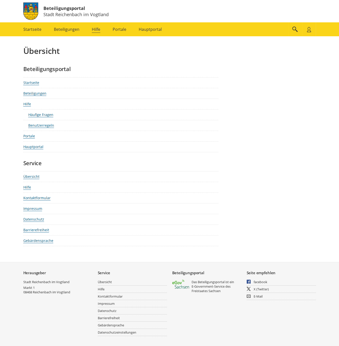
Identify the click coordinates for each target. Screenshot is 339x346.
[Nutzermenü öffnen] (309, 29)
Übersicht (31, 176)
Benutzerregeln (41, 125)
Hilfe (27, 104)
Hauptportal (33, 146)
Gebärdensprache (38, 240)
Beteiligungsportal (64, 8)
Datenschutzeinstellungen (117, 332)
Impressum (32, 208)
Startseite (31, 82)
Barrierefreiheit (36, 230)
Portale (29, 136)
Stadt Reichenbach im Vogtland (46, 282)
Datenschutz (33, 219)
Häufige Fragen (40, 114)
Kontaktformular (37, 197)
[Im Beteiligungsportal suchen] (295, 29)
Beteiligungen (34, 93)
